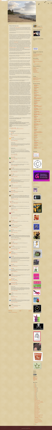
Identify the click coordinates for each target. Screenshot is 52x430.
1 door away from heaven (37, 100)
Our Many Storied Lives (35, 79)
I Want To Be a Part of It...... (37, 403)
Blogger (29, 428)
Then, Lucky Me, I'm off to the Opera (38, 401)
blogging (12, 128)
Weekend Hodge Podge (37, 408)
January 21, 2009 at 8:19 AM (14, 140)
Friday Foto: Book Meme (37, 400)
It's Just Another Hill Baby (36, 59)
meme (14, 128)
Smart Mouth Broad (13, 282)
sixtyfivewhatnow (36, 142)
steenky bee (12, 190)
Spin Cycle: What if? (36, 410)
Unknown (12, 278)
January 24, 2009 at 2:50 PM (14, 290)
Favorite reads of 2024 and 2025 (37, 95)
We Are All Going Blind (36, 140)
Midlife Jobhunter (36, 105)
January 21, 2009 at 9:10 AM (14, 165)
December (36, 387)
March (35, 397)
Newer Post (10, 310)
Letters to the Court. (36, 127)
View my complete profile (40, 27)
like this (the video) (26, 47)
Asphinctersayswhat (35, 77)
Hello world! (35, 103)
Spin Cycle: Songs (36, 404)
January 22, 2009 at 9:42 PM (14, 271)
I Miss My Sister (35, 71)
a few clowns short (36, 92)
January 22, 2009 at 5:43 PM (14, 262)
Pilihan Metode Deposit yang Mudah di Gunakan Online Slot (38, 109)
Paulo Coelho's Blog (36, 111)
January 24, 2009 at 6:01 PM (14, 302)
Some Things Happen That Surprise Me (38, 402)
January (36, 399)
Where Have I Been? (36, 145)
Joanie (12, 264)
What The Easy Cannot (36, 85)
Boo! (33, 60)
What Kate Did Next (36, 87)
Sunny (12, 224)
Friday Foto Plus (36, 405)
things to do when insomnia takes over (19, 128)
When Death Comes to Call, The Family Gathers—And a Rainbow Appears (38, 106)
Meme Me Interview (36, 406)
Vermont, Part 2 (35, 135)
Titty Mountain (34, 67)
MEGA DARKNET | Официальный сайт (38, 114)
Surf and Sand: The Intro (36, 68)
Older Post (30, 310)
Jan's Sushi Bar (36, 108)
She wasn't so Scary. (36, 90)
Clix (11, 304)
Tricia (11, 205)
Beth (11, 251)
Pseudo (12, 194)
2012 (34, 383)
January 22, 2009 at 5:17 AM (14, 232)
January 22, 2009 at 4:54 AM (14, 227)
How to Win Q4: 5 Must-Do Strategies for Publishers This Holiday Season (38, 98)
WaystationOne (36, 137)
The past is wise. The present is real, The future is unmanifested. (38, 124)
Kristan (12, 137)
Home (20, 310)
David (11, 229)
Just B (11, 234)
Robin (11, 256)
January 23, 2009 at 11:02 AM (14, 280)
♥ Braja (12, 268)
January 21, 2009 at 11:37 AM (14, 192)
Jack (11, 201)
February (36, 398)
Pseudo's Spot (14, 3)
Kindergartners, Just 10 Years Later (37, 78)
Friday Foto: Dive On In (37, 409)
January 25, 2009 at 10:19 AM (14, 306)
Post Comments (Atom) (14, 312)
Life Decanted (35, 129)
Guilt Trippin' (34, 69)
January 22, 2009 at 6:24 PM (14, 266)
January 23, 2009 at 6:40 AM (14, 276)
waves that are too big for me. (12, 47)
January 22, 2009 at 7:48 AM (14, 249)
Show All (43, 149)
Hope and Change (36, 407)
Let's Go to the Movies (36, 418)
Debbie (12, 132)
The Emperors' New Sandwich (37, 119)
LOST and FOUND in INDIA (37, 121)
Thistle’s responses (17, 27)
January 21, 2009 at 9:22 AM (14, 176)
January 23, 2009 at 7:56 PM (14, 284)
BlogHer (35, 97)
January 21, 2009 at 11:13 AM (14, 182)
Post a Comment (12, 307)
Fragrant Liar (35, 147)
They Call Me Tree (35, 70)
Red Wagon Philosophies (36, 72)
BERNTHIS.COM (36, 116)
